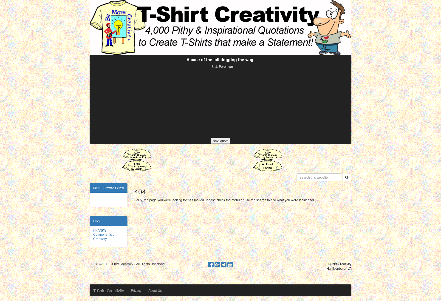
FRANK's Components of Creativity (104, 234)
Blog (96, 221)
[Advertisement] (220, 103)
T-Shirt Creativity (108, 290)
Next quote (221, 140)
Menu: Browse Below (108, 188)
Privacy (136, 290)
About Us (155, 290)
